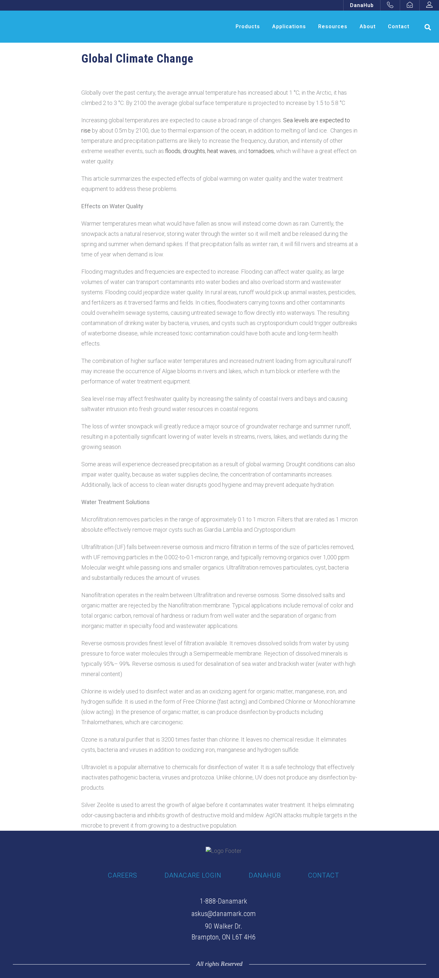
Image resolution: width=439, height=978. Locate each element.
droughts (194, 151)
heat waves (221, 151)
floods (173, 151)
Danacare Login (193, 875)
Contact (323, 875)
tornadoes (261, 151)
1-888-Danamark (223, 901)
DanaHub (362, 5)
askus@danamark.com (223, 914)
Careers (122, 875)
